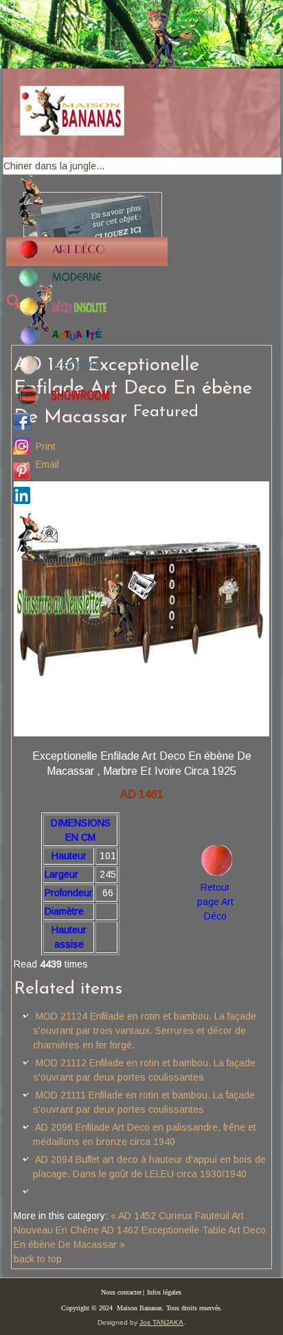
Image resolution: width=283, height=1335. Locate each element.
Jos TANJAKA (161, 1322)
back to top (38, 1258)
